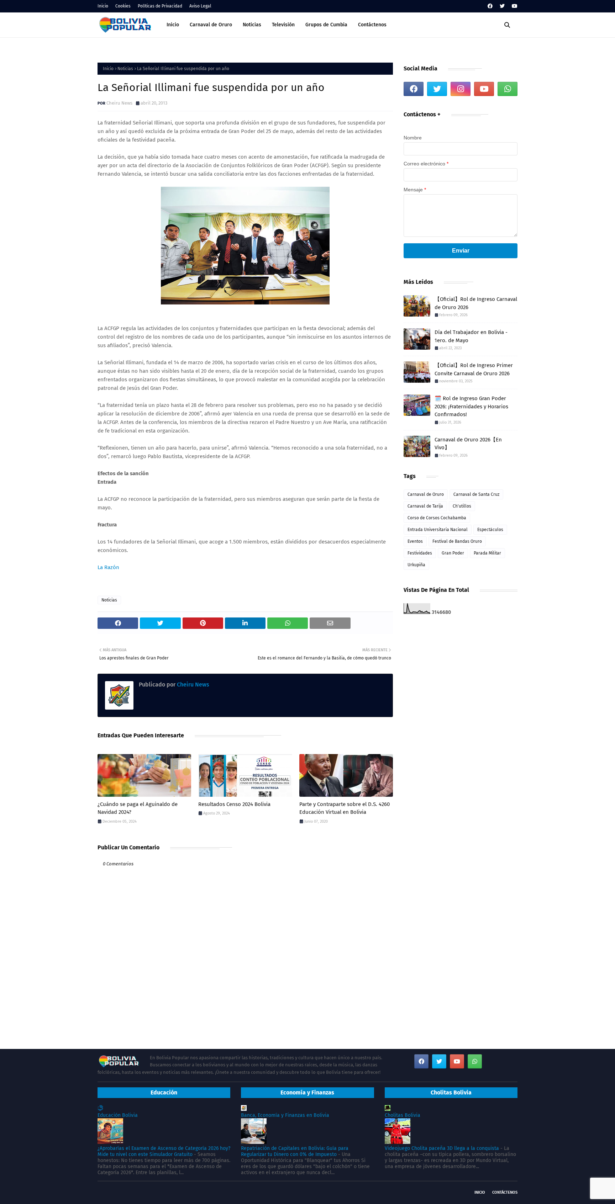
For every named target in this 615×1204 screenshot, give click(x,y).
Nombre (413, 137)
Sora (126, 1192)
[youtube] (513, 6)
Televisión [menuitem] (283, 25)
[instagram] (461, 89)
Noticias (125, 68)
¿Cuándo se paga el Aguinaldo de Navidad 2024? (138, 808)
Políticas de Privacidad (160, 6)
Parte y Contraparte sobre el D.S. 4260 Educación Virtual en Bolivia (344, 808)
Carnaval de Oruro (426, 494)
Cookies (123, 6)
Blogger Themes (183, 1192)
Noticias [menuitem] (252, 25)
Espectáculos (490, 529)
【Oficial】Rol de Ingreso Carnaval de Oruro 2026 (476, 303)
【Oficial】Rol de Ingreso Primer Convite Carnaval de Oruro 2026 (474, 369)
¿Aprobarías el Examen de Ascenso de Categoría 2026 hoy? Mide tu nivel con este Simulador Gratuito (164, 1151)
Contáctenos (504, 1192)
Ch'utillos (462, 506)
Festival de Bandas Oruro (457, 541)
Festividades (420, 553)
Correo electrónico (426, 163)
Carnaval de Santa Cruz (476, 494)
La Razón (108, 567)
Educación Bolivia (118, 1115)
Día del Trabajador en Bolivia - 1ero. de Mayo (471, 336)
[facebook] (490, 6)
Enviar (460, 251)
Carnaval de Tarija (425, 506)
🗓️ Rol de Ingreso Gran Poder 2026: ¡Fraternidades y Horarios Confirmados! (471, 406)
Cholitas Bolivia (402, 1115)
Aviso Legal (200, 6)
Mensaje (415, 189)
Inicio (103, 6)
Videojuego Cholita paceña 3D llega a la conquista (442, 1148)
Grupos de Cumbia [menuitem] (326, 25)
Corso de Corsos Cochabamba (437, 517)
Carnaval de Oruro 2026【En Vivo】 (468, 443)
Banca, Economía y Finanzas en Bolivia (285, 1115)
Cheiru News (119, 103)
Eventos (415, 541)
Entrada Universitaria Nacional (438, 529)
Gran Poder (453, 553)
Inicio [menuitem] (173, 25)
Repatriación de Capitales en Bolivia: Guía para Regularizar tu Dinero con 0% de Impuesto (294, 1151)
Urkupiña (416, 564)
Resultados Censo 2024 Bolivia (234, 804)
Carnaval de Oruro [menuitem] (211, 25)
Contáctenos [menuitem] (372, 25)
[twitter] (502, 6)
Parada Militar (487, 553)
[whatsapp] (507, 89)
